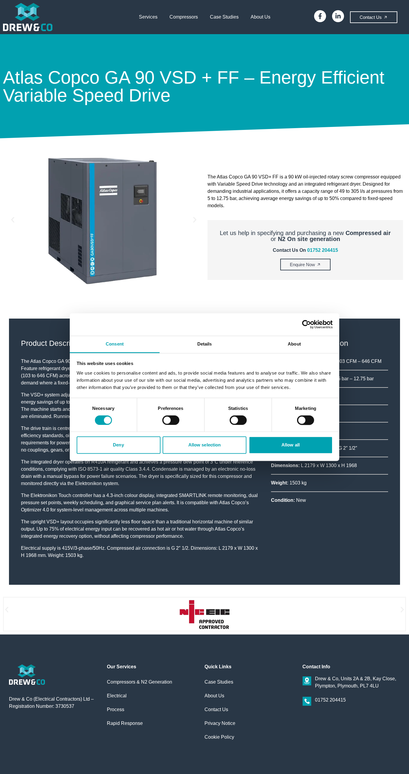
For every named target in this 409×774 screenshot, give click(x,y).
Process (115, 709)
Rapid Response (125, 723)
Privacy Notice (220, 723)
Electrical (117, 695)
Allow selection (204, 445)
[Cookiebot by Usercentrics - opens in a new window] (306, 324)
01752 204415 (322, 250)
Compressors (183, 16)
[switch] (170, 420)
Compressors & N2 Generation (139, 681)
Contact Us (216, 709)
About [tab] (294, 343)
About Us (260, 16)
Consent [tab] (115, 343)
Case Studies (224, 16)
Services (148, 16)
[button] (12, 220)
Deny (118, 445)
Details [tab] (204, 343)
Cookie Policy (219, 737)
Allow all (290, 445)
